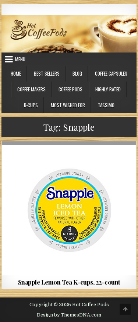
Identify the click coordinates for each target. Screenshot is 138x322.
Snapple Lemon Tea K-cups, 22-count (69, 282)
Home (16, 73)
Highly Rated (108, 89)
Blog (77, 73)
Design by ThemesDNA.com (69, 315)
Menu (20, 59)
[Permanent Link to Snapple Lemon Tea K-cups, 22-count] (69, 208)
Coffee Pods (70, 89)
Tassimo (106, 105)
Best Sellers (47, 73)
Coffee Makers (31, 89)
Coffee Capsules (111, 73)
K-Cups (31, 105)
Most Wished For (68, 105)
